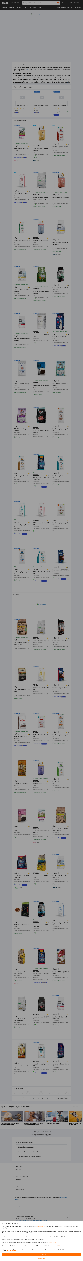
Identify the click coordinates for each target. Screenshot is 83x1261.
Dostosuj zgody (52, 1242)
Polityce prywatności (11, 1250)
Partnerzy (60, 1245)
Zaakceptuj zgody (41, 1254)
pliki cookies (41, 1226)
